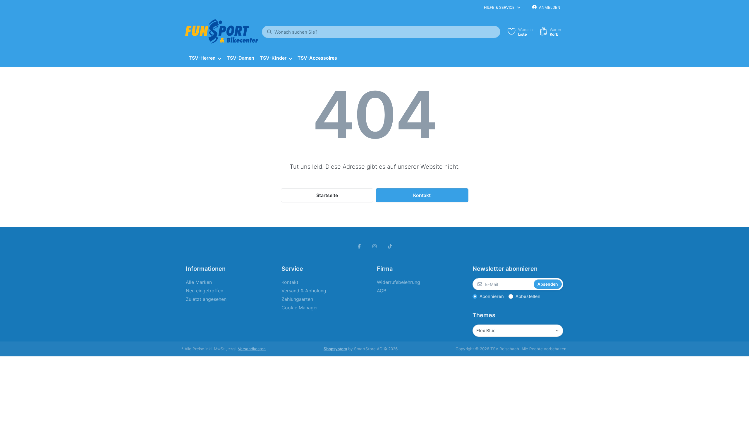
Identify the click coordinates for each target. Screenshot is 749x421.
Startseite (327, 195)
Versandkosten (252, 348)
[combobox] (381, 32)
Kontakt (422, 195)
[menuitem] (205, 58)
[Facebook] (359, 246)
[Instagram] (374, 246)
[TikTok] (389, 246)
